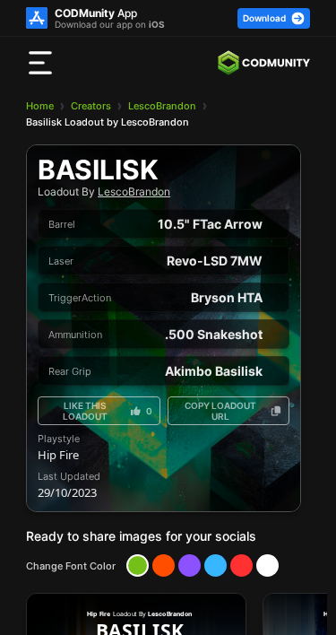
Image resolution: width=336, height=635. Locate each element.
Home (40, 106)
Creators (91, 106)
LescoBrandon (162, 106)
